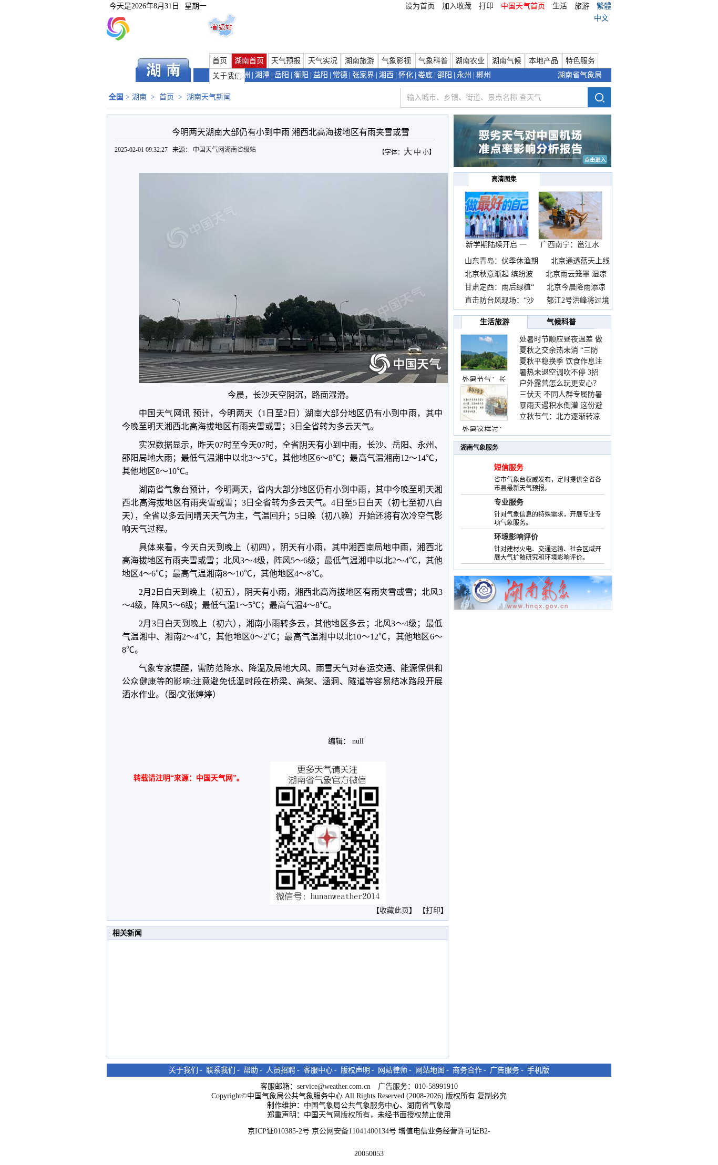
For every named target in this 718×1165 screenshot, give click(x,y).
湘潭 (262, 75)
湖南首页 (249, 61)
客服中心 (318, 1070)
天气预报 (286, 61)
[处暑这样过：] (484, 402)
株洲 (242, 75)
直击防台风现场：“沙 (499, 300)
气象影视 (396, 61)
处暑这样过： (484, 430)
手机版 (538, 1070)
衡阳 (301, 75)
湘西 (386, 75)
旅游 (582, 6)
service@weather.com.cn (334, 1086)
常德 (340, 75)
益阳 (320, 75)
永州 (464, 75)
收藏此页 (394, 910)
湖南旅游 (359, 61)
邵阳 (444, 75)
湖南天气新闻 (209, 97)
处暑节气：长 (484, 380)
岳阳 (281, 75)
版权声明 (355, 1070)
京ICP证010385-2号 (279, 1131)
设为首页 (420, 6)
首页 (219, 61)
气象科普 (433, 61)
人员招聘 (280, 1070)
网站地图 (430, 1070)
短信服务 (509, 467)
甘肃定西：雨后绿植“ (499, 287)
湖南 (139, 97)
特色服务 (580, 61)
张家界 (363, 75)
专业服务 (509, 502)
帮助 (250, 1070)
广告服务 (504, 1070)
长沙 (223, 75)
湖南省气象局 (580, 75)
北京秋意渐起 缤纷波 (499, 274)
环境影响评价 (516, 537)
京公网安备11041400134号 (354, 1131)
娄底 (425, 75)
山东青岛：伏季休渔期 (501, 261)
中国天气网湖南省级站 (225, 149)
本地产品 (543, 61)
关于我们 (183, 1070)
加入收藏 (456, 6)
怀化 (405, 75)
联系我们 (220, 1070)
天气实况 (322, 61)
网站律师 (392, 1070)
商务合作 (467, 1070)
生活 (559, 6)
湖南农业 (470, 61)
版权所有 (355, 1115)
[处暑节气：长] (484, 352)
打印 (486, 6)
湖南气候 (506, 61)
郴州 (483, 75)
